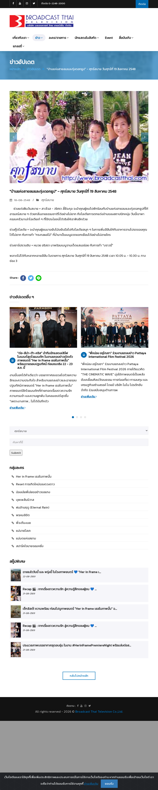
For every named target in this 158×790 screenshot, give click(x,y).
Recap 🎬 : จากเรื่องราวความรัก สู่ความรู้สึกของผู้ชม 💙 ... (60, 589)
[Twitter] (31, 278)
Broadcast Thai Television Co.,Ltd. (99, 711)
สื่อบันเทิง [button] (125, 37)
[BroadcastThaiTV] (77, 706)
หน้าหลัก (15, 69)
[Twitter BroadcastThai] (33, 3)
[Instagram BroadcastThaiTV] (27, 3)
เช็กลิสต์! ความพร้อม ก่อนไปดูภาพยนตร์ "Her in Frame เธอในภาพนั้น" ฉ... (70, 608)
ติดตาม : (71, 706)
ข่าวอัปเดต (33, 69)
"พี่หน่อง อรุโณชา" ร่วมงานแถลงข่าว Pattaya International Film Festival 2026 (117, 355)
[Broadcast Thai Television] (41, 21)
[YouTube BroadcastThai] (20, 3)
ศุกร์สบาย (47, 200)
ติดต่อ (142, 4)
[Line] (38, 278)
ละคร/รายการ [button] (57, 37)
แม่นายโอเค (23, 530)
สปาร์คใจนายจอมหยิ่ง (29, 546)
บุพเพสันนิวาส (25, 499)
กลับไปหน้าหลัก (79, 675)
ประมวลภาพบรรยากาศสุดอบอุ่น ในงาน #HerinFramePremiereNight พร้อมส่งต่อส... (77, 645)
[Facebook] (23, 278)
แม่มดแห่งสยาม (26, 538)
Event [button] (109, 37)
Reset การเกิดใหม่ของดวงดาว (35, 484)
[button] (13, 137)
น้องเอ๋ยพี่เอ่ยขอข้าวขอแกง (33, 492)
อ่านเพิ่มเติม (17, 407)
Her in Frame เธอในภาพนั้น (33, 476)
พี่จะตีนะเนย (23, 522)
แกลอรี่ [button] (17, 46)
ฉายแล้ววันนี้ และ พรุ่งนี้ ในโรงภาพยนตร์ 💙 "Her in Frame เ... (62, 572)
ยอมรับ (109, 783)
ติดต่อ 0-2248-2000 (53, 3)
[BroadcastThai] (81, 706)
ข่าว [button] (37, 37)
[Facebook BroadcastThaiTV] (13, 3)
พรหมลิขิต (23, 515)
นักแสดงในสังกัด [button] (85, 37)
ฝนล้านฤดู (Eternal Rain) (32, 507)
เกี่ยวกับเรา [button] (20, 37)
